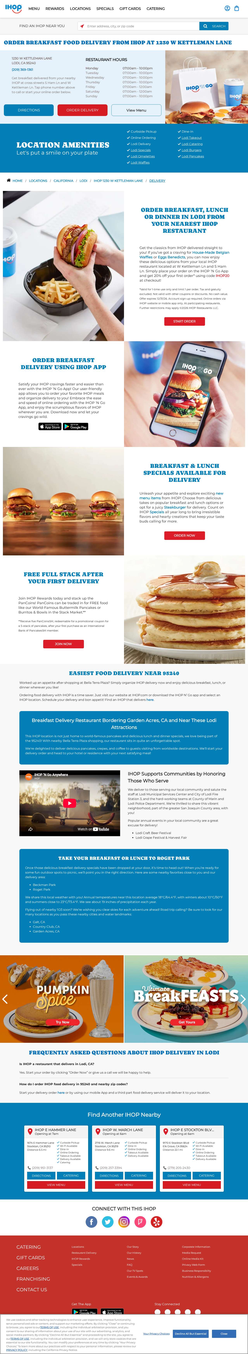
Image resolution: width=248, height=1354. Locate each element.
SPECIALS (105, 9)
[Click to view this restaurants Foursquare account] (140, 1221)
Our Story (133, 1246)
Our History (134, 1252)
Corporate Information (196, 1246)
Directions (29, 110)
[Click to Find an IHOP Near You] (82, 26)
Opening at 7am (47, 1134)
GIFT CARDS (130, 9)
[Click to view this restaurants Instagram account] (124, 1221)
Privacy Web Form (193, 1264)
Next (243, 999)
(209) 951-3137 (42, 1168)
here (150, 700)
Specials (157, 512)
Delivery (157, 181)
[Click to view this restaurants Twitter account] (108, 1221)
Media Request (191, 1252)
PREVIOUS (5, 999)
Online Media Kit (192, 1258)
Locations (38, 181)
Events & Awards (137, 1276)
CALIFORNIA (64, 181)
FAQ (129, 1264)
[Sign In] (227, 8)
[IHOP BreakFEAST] (186, 999)
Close (224, 1333)
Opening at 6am (115, 1134)
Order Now (184, 535)
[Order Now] (236, 8)
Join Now (63, 644)
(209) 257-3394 (111, 1168)
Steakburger (175, 507)
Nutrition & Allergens (195, 1276)
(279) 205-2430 (179, 1168)
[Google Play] (84, 1312)
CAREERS (27, 1268)
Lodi (84, 181)
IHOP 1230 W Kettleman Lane (119, 181)
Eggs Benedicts (171, 257)
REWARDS (55, 9)
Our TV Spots (135, 1270)
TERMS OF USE (49, 1327)
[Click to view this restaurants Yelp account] (156, 1221)
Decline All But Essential (191, 1333)
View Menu (136, 110)
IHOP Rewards (81, 1258)
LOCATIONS (80, 9)
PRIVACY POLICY (16, 1349)
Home (18, 181)
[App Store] (112, 1312)
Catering (71, 1175)
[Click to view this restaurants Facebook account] (91, 1221)
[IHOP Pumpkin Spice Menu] (62, 999)
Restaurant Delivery (84, 1252)
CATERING (156, 9)
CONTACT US (31, 1289)
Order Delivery (82, 110)
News (130, 1258)
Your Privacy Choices (156, 1333)
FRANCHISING (33, 1279)
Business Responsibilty (196, 1270)
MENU (34, 9)
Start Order (184, 321)
